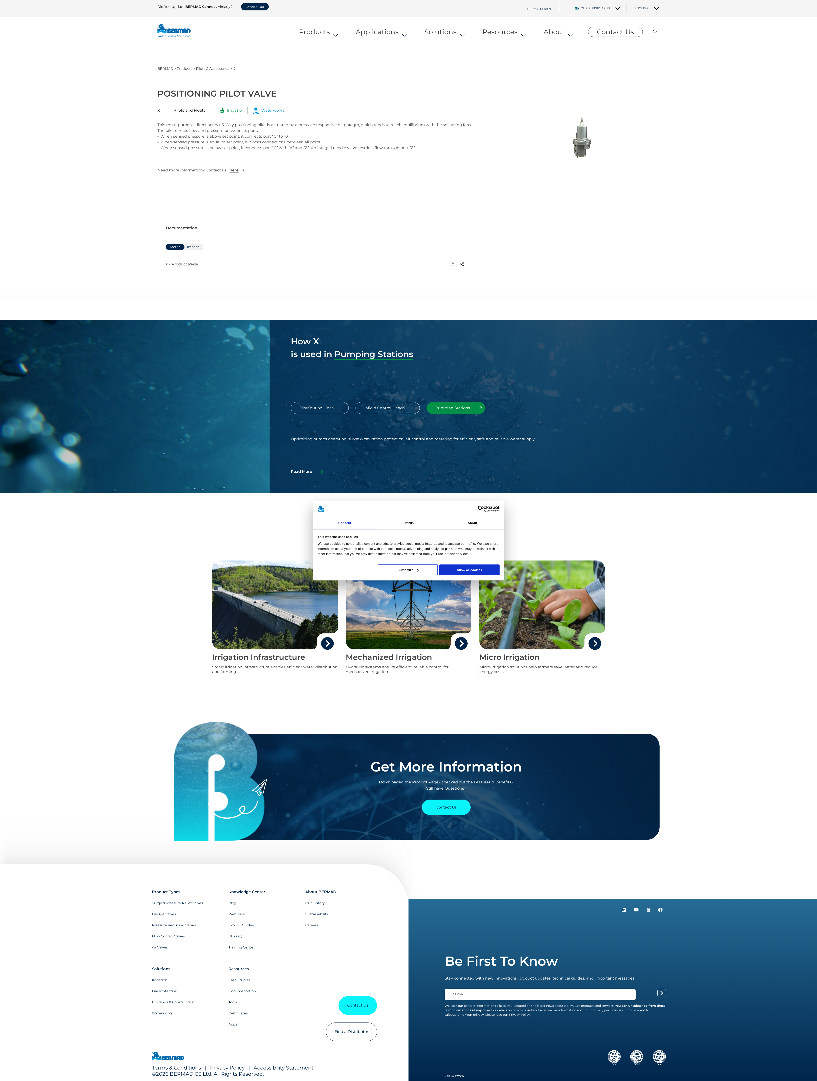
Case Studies (239, 980)
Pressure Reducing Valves (174, 925)
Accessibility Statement (284, 1068)
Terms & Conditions (176, 1068)
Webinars (237, 914)
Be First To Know (501, 961)
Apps (233, 1024)
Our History (315, 903)
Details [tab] (408, 523)
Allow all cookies (469, 570)
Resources (500, 32)
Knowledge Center (247, 892)
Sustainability (316, 914)
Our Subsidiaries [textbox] (595, 8)
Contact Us (615, 32)
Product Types (166, 892)
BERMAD (165, 69)
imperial (193, 247)
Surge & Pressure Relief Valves (177, 903)
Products (314, 32)
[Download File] (452, 264)
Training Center (242, 947)
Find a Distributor (351, 1031)
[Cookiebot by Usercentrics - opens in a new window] (481, 509)
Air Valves (160, 947)
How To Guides (241, 925)
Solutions (440, 32)
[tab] (320, 408)
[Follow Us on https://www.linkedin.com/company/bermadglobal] (624, 910)
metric (175, 247)
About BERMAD (320, 892)
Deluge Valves (164, 914)
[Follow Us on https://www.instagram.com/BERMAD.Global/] (649, 910)
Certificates (238, 1013)
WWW (459, 1075)
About (554, 32)
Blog (232, 903)
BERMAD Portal (539, 9)
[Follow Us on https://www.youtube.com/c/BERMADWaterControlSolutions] (637, 910)
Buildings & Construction (173, 1002)
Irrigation (159, 980)
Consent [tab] (344, 523)
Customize (405, 570)
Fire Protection (164, 991)
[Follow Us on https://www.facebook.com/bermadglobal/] (660, 910)
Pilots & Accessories (212, 69)
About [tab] (472, 523)
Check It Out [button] (255, 7)
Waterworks (162, 1013)
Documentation (242, 991)
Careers (311, 925)
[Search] (651, 32)
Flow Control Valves (168, 936)
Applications (377, 32)
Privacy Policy (227, 1068)
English (641, 8)
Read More (301, 471)
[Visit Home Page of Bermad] (168, 1056)
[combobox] (600, 8)
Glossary (236, 936)
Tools (233, 1002)
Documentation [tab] (181, 228)
